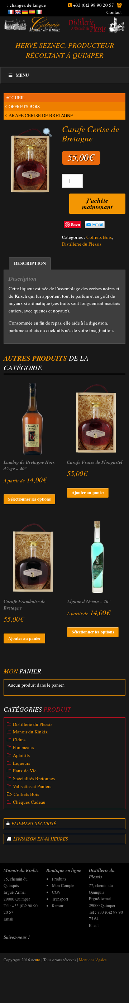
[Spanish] (32, 12)
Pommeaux (23, 747)
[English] (17, 12)
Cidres (19, 739)
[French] (10, 12)
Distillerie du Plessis (81, 244)
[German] (25, 12)
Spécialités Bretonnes (34, 778)
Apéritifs (21, 755)
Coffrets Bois (22, 106)
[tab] (30, 263)
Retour (57, 905)
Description (30, 263)
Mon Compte (63, 885)
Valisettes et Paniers (32, 786)
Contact (114, 12)
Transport (60, 899)
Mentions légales (92, 959)
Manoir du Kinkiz (30, 731)
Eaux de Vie (25, 770)
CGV (56, 892)
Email (8, 919)
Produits (59, 879)
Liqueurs (21, 763)
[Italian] (39, 12)
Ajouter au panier (88, 493)
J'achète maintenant (97, 203)
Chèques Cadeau (29, 802)
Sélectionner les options (29, 499)
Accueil (15, 97)
